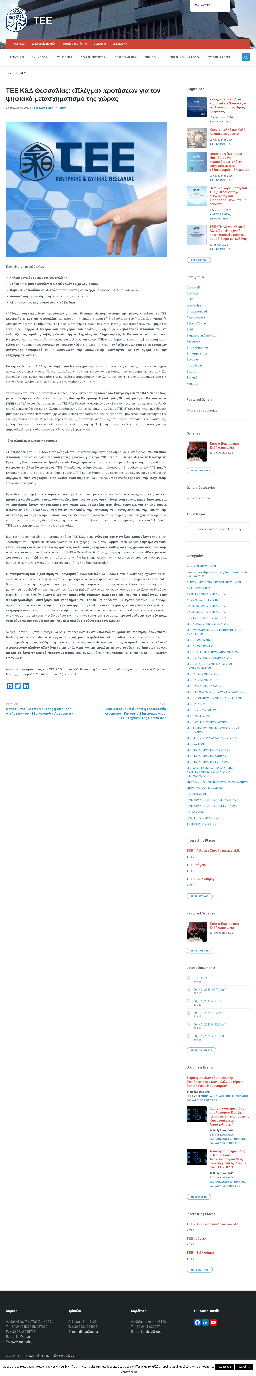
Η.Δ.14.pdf (200, 978)
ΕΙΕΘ (190, 329)
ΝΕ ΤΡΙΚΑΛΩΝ (196, 794)
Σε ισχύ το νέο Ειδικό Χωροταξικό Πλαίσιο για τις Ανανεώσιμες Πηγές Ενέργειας (228, 105)
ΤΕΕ (43, 20)
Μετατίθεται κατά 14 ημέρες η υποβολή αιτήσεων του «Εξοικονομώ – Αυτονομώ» (39, 711)
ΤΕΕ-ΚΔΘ (39, 107)
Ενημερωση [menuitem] (40, 57)
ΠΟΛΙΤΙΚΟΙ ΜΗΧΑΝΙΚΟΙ (203, 818)
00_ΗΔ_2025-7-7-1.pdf (209, 1036)
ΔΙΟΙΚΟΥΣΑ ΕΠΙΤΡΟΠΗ (202, 600)
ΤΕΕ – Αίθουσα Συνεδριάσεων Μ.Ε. (213, 851)
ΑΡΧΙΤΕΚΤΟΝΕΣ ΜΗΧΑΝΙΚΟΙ (206, 594)
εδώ (74, 674)
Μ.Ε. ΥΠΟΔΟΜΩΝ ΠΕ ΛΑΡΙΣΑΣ (206, 756)
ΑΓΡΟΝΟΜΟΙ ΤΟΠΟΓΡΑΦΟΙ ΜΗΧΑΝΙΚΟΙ (214, 582)
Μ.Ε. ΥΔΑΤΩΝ (195, 744)
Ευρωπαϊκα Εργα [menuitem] (218, 57)
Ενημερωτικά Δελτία (201, 335)
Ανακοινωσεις (221, 121)
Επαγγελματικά (197, 347)
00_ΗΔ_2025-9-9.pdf (207, 1001)
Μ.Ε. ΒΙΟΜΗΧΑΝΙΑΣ (200, 640)
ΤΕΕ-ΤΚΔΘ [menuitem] (17, 57)
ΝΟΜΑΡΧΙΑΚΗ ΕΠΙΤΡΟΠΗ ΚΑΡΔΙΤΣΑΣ (213, 800)
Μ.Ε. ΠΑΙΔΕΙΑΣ (196, 704)
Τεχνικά (192, 377)
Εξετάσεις (194, 341)
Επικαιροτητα (221, 144)
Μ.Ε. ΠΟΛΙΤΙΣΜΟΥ (198, 716)
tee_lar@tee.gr (20, 1336)
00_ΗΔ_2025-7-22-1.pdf (210, 1024)
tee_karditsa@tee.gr (149, 1331)
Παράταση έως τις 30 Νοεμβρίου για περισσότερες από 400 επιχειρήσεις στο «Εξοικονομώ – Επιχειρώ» (229, 162)
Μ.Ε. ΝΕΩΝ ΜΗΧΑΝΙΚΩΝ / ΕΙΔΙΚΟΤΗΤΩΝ (214, 698)
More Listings (199, 896)
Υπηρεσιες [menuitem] (65, 57)
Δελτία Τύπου (196, 323)
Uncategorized (197, 311)
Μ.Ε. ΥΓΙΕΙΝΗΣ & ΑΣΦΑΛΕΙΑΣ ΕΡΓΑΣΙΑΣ (212, 738)
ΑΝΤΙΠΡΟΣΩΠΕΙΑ (199, 588)
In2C (190, 299)
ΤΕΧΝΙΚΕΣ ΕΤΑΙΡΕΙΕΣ (201, 824)
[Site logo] (17, 31)
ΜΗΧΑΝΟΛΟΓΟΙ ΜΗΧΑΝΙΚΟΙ (205, 788)
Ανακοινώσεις (196, 317)
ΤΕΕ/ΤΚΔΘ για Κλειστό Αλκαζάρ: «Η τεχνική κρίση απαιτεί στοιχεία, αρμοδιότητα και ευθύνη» (229, 233)
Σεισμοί (192, 371)
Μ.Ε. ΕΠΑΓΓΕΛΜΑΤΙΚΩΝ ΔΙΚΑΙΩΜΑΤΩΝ (213, 652)
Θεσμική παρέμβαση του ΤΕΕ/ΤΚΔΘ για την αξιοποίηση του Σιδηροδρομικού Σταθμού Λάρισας (229, 196)
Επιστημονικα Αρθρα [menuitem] (184, 57)
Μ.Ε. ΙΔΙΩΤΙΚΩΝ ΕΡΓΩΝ (203, 674)
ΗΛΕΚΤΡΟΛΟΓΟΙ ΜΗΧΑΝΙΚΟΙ (206, 606)
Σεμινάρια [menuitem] (100, 43)
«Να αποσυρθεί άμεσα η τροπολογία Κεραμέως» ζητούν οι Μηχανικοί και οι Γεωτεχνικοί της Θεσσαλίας (135, 713)
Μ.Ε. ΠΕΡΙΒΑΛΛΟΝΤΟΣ (202, 710)
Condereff (193, 287)
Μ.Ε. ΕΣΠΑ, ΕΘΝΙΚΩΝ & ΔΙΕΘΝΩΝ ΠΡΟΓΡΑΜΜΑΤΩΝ (209, 666)
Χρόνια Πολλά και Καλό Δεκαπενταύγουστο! (228, 132)
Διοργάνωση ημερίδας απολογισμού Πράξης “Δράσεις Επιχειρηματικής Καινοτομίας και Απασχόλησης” (229, 1116)
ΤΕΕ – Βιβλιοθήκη (200, 879)
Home (9, 73)
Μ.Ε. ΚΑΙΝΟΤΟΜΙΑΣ (200, 680)
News (23, 73)
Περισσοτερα (199, 259)
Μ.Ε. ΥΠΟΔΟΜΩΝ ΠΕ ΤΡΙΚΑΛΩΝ (208, 762)
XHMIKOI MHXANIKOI (201, 566)
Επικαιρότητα (197, 353)
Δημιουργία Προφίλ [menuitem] (43, 43)
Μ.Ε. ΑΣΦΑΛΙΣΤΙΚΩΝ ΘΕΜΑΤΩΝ (208, 624)
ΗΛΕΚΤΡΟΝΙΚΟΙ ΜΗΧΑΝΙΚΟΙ (206, 612)
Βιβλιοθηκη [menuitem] (153, 57)
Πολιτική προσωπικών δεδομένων (50, 1356)
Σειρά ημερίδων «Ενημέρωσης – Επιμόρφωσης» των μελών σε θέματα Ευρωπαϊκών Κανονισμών (215, 1082)
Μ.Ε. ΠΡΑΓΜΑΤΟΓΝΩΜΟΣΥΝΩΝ (207, 722)
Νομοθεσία (194, 365)
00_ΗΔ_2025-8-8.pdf (207, 1013)
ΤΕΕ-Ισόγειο (196, 865)
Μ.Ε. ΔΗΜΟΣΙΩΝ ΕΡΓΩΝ (203, 646)
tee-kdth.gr (194, 305)
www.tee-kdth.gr (22, 1341)
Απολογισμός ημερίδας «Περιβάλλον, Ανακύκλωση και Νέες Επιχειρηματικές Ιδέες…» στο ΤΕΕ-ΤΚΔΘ (228, 1159)
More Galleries (200, 470)
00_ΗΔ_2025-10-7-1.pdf (210, 989)
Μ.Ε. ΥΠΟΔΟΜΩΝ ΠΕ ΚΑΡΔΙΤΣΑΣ (209, 750)
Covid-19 (192, 293)
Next (163, 703)
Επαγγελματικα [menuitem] (126, 57)
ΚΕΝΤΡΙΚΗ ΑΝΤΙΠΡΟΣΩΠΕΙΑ (206, 618)
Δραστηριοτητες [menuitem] (92, 57)
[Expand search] (246, 57)
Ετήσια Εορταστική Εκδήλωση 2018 (224, 446)
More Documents (201, 1050)
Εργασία (192, 359)
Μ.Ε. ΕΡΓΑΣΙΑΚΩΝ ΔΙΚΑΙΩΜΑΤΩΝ (209, 658)
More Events (199, 1196)
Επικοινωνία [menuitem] (120, 43)
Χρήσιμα (192, 383)
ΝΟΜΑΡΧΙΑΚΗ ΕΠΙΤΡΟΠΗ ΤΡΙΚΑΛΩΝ (212, 806)
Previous (12, 703)
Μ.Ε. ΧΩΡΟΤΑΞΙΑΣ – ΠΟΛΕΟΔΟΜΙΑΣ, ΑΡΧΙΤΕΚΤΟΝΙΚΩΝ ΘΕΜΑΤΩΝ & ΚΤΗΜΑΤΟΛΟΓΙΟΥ (211, 772)
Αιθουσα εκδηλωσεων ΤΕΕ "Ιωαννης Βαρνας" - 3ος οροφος (228, 1139)
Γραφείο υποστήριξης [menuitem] (74, 43)
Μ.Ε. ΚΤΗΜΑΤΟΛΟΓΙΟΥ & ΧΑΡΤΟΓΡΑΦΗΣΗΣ (216, 692)
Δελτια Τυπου (57, 107)
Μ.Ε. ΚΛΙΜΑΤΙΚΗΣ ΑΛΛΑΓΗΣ (205, 686)
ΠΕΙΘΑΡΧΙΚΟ (195, 812)
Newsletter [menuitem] (18, 43)
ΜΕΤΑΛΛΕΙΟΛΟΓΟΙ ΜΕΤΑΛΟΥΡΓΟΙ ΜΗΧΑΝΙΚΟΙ (217, 782)
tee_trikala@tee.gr (85, 1331)
